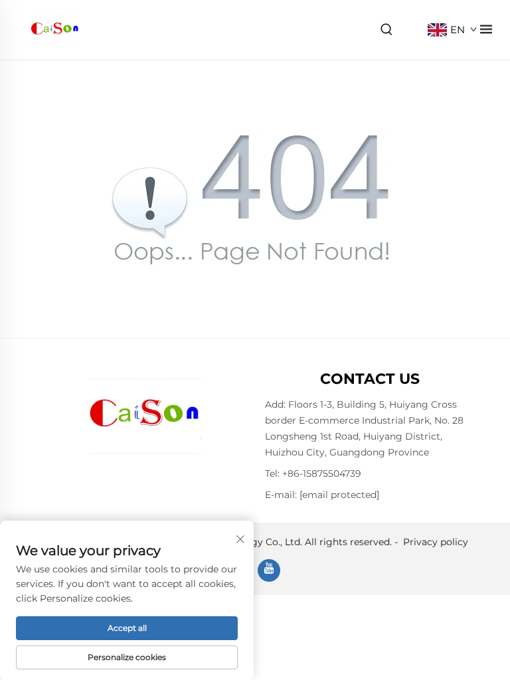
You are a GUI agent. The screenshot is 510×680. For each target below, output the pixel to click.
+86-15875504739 (321, 473)
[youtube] (269, 570)
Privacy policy (435, 542)
